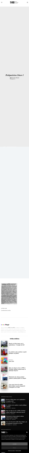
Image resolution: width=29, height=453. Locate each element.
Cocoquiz (11, 359)
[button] (27, 432)
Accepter (14, 444)
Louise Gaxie (15, 78)
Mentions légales (18, 450)
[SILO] (14, 2)
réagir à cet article (11, 327)
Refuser (14, 447)
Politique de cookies (11, 450)
